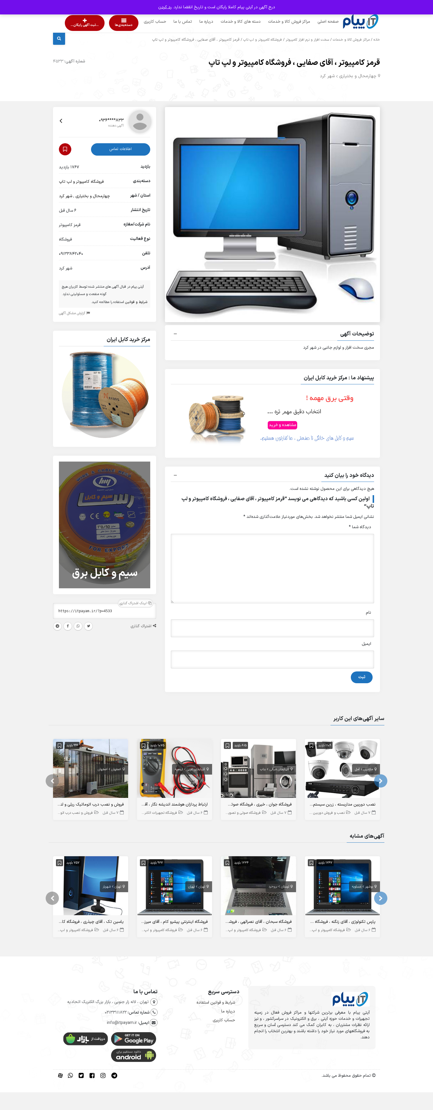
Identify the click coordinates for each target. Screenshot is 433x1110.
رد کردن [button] (165, 7)
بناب (263, 769)
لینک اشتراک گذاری (134, 603)
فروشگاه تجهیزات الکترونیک (157, 813)
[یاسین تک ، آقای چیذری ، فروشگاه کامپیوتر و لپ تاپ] (90, 887)
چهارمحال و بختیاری (357, 76)
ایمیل (366, 644)
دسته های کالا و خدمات (229, 22)
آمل (357, 769)
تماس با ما (171, 22)
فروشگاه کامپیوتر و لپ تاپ (262, 39)
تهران (202, 886)
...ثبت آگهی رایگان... (80, 25)
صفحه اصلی (317, 22)
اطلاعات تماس (120, 149)
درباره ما (195, 22)
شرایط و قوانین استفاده (215, 1002)
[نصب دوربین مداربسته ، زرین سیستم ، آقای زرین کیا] (342, 770)
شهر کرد (327, 76)
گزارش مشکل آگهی (72, 313)
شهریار (107, 886)
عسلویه (356, 886)
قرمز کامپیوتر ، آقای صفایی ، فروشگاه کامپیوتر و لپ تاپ (294, 63)
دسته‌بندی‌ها (107, 25)
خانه (376, 39)
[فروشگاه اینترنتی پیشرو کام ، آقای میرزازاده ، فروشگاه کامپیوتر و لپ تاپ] (174, 887)
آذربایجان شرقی (279, 769)
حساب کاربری (144, 22)
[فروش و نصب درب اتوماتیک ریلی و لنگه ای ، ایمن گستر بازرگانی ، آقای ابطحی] (90, 770)
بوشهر (369, 886)
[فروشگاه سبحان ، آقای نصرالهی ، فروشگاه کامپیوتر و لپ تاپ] (258, 887)
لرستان (285, 886)
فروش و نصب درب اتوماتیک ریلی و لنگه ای (61, 813)
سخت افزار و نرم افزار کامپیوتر (307, 39)
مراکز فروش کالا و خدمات (278, 22)
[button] (272, 335)
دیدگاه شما (360, 527)
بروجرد (273, 886)
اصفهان (116, 769)
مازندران (368, 769)
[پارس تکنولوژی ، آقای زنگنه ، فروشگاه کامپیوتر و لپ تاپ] (342, 887)
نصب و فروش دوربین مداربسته (322, 813)
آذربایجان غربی (196, 769)
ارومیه (179, 769)
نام (368, 613)
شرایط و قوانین (136, 302)
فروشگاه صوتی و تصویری (243, 813)
